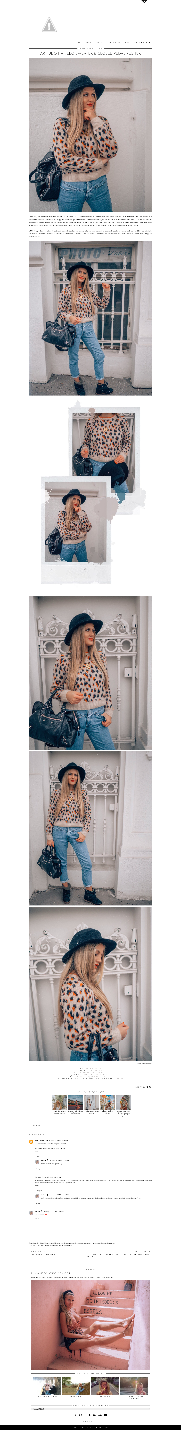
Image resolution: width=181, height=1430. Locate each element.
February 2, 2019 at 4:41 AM (58, 1140)
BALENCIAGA (93, 1069)
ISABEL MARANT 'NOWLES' (95, 1077)
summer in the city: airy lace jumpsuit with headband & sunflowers (123, 1114)
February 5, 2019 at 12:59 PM (59, 1195)
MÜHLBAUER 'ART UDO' (93, 1073)
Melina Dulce (93, 1422)
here (120, 1079)
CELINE (97, 1071)
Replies (39, 1156)
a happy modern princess (107, 1112)
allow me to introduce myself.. (51, 1273)
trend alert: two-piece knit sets (91, 1112)
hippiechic (76, 1397)
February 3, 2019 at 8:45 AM (51, 1177)
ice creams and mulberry (134, 1398)
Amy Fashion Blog (41, 1140)
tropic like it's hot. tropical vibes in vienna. (59, 1113)
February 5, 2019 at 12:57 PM (59, 1160)
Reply (37, 1151)
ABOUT (88, 42)
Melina (43, 1160)
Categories (114, 42)
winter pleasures (47, 1397)
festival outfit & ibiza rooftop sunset (75, 1112)
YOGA (127, 42)
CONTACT (100, 42)
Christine (38, 1177)
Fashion (38, 1125)
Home (78, 42)
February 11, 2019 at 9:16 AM (53, 1211)
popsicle (105, 1397)
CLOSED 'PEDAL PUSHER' (95, 1075)
